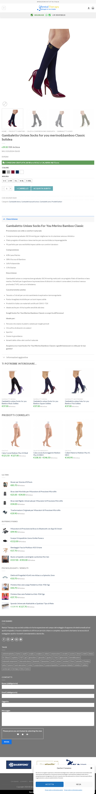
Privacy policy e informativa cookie (54, 790)
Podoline (87, 661)
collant (46, 654)
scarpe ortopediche (51, 665)
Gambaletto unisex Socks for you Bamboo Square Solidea (45, 402)
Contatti (24, 781)
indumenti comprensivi (9, 661)
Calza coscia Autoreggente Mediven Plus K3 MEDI (46, 454)
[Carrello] (93, 8)
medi (52, 661)
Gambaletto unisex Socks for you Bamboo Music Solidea (14, 402)
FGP (21, 657)
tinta (22, 669)
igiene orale (63, 657)
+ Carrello (22, 188)
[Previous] (6, 64)
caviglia (31, 654)
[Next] (89, 64)
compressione (55, 654)
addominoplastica (8, 654)
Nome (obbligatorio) (10, 683)
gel (26, 657)
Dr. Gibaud (6, 657)
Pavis (72, 661)
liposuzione (45, 661)
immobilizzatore (74, 657)
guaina (49, 657)
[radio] (4, 172)
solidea (85, 665)
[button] (91, 768)
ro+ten (30, 665)
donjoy (91, 654)
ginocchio (42, 657)
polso (4, 665)
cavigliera (39, 654)
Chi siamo (15, 781)
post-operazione (20, 665)
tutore (28, 669)
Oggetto (5, 702)
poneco (10, 665)
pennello (79, 661)
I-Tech (55, 657)
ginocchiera (32, 657)
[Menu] (4, 8)
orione (59, 661)
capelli (24, 654)
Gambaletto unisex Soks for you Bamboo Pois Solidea (77, 402)
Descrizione (12, 219)
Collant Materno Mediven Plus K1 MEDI (77, 454)
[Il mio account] (89, 8)
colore (5, 168)
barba (18, 654)
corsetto (65, 654)
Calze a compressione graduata (41, 131)
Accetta (49, 784)
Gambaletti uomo (65, 131)
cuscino (72, 654)
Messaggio (6, 711)
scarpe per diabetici (66, 665)
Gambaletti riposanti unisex (30, 202)
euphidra (15, 657)
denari (79, 654)
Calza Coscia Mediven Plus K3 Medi (15, 453)
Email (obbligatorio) (9, 692)
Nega (78, 784)
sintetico (77, 665)
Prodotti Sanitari (17, 131)
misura (5, 176)
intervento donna (25, 661)
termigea (16, 669)
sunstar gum (6, 669)
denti (85, 654)
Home (4, 131)
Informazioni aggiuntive (17, 357)
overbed (65, 661)
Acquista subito (42, 188)
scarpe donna (38, 665)
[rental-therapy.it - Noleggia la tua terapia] (48, 8)
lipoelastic (36, 661)
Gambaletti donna (15, 202)
